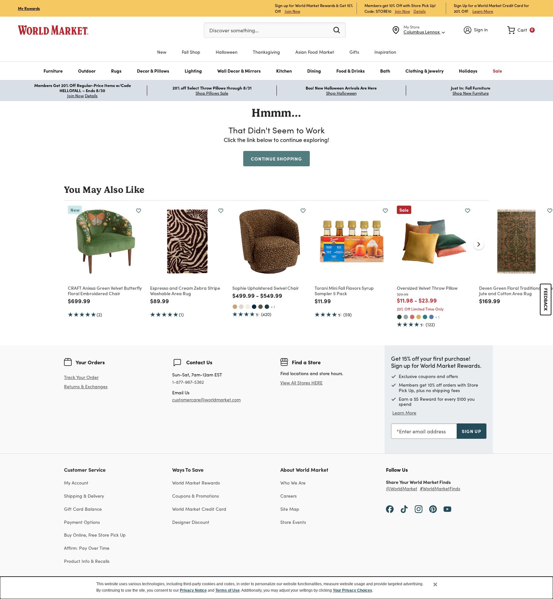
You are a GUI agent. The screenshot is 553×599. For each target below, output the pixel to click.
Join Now (292, 11)
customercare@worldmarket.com (206, 400)
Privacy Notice (193, 590)
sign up (471, 431)
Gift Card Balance (83, 509)
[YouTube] (447, 509)
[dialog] (276, 588)
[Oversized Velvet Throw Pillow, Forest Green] (399, 316)
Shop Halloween (341, 93)
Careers (288, 496)
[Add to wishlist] (138, 211)
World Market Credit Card (199, 509)
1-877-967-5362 (188, 382)
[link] (521, 30)
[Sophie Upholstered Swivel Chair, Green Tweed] (260, 306)
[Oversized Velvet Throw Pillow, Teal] (425, 316)
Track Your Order (81, 377)
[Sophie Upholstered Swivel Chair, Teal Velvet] (266, 306)
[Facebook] (390, 509)
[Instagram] (418, 509)
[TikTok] (404, 509)
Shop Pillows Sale (212, 93)
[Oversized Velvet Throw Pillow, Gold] (418, 316)
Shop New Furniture (471, 93)
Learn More (482, 11)
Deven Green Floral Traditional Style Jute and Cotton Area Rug (516, 290)
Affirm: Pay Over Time (86, 548)
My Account (76, 483)
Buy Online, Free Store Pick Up (95, 535)
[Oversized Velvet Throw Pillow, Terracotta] (412, 316)
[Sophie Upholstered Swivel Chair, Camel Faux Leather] (234, 306)
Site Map (289, 509)
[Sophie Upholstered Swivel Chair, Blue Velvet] (254, 306)
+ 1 (273, 306)
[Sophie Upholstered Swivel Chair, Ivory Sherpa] (247, 306)
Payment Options (82, 522)
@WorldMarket (401, 489)
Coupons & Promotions (195, 496)
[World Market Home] (53, 30)
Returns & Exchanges (86, 387)
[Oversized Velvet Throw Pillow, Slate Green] (405, 316)
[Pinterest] (433, 509)
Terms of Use (227, 590)
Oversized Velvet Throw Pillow (427, 288)
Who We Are (293, 483)
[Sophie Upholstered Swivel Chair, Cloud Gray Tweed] (241, 306)
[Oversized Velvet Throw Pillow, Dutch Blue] (431, 316)
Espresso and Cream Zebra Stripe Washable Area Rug (185, 290)
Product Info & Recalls (86, 561)
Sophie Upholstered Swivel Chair (265, 288)
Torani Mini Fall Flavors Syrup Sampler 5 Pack (344, 290)
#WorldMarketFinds (440, 489)
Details (419, 11)
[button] (53, 71)
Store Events (293, 522)
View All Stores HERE (301, 383)
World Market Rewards (196, 483)
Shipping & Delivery (84, 496)
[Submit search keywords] (337, 30)
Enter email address (422, 431)
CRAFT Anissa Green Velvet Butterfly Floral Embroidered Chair (105, 290)
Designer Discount (190, 522)
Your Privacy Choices (352, 590)
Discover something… (234, 30)
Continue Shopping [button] (276, 158)
